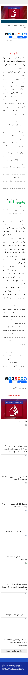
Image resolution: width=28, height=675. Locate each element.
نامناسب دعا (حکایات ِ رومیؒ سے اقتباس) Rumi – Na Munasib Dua (14, 587)
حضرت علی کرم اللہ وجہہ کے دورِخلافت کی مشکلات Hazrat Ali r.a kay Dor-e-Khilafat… (15, 449)
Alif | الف (23, 421)
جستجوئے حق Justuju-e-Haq (16, 615)
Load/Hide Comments (14, 651)
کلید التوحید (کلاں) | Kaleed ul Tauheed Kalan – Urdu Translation (15, 642)
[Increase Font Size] (3, 25)
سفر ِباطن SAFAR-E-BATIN (16, 532)
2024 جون (15, 388)
